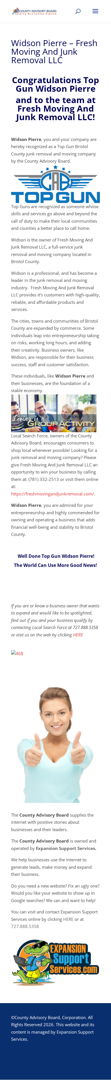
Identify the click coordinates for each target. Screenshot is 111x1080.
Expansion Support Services (65, 848)
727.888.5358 (25, 926)
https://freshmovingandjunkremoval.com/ (52, 494)
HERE (78, 635)
